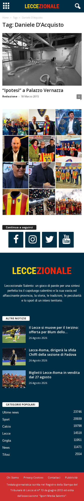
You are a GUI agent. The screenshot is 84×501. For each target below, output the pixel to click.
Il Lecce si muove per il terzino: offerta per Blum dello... (54, 329)
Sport (6, 419)
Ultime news (10, 412)
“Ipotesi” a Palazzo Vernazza (32, 90)
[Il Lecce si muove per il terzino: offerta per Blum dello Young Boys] (14, 334)
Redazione (9, 96)
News (6, 447)
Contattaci (54, 477)
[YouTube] (66, 240)
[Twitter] (49, 240)
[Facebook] (15, 240)
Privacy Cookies (33, 477)
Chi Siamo (13, 477)
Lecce (6, 433)
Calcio (6, 426)
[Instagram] (32, 240)
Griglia (6, 440)
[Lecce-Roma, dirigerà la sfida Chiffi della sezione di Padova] (14, 356)
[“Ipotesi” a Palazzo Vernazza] (42, 59)
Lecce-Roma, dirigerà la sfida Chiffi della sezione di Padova (52, 352)
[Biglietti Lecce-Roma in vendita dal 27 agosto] (14, 379)
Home (5, 17)
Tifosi (6, 454)
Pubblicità (71, 477)
